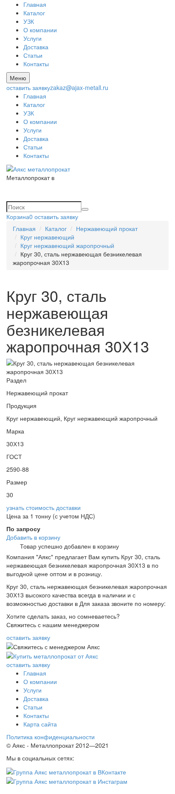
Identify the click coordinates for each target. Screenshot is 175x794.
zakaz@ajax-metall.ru (79, 87)
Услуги (32, 38)
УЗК (28, 21)
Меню (18, 77)
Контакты (36, 63)
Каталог (34, 12)
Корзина (19, 216)
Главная (34, 4)
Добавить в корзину (33, 537)
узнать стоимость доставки (43, 507)
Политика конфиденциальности (50, 736)
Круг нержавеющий (47, 237)
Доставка (35, 46)
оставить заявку (28, 87)
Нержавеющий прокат (107, 228)
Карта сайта (40, 724)
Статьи (32, 55)
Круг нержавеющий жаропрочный (67, 245)
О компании (40, 29)
